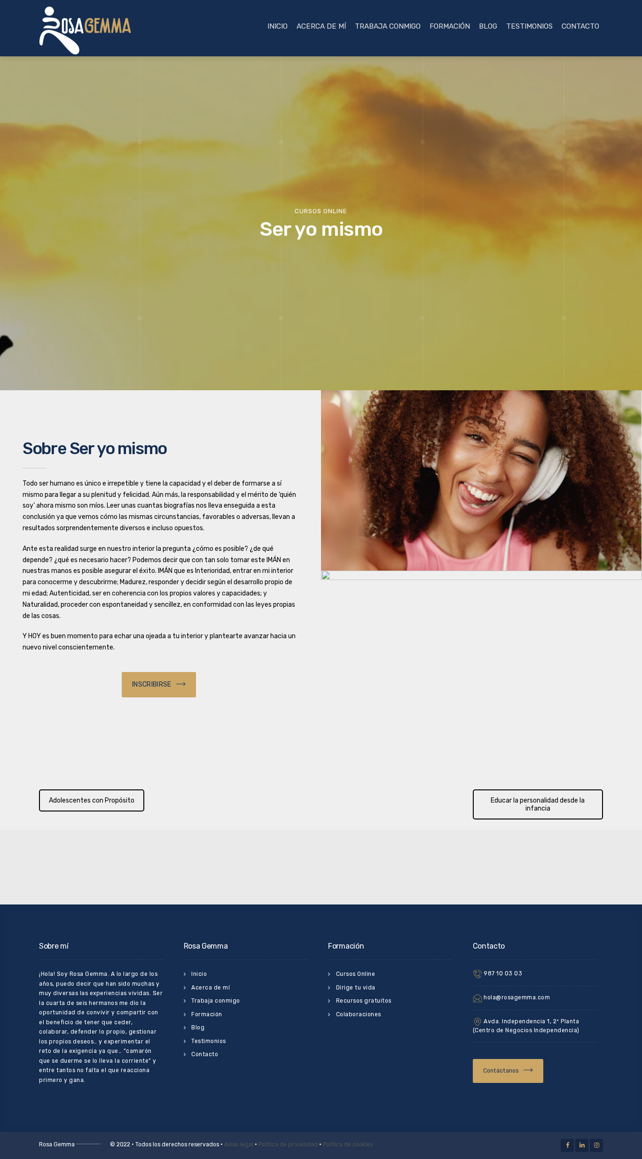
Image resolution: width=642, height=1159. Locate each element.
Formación (450, 26)
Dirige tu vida (356, 987)
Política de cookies (348, 1144)
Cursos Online (356, 974)
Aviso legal (238, 1144)
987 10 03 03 (502, 974)
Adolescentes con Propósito (91, 800)
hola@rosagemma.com (516, 998)
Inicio (277, 26)
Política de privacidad (288, 1144)
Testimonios (529, 26)
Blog (488, 26)
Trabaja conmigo (388, 26)
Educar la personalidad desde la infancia (538, 804)
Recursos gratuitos (363, 1000)
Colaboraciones (358, 1014)
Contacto (580, 26)
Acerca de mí (321, 26)
